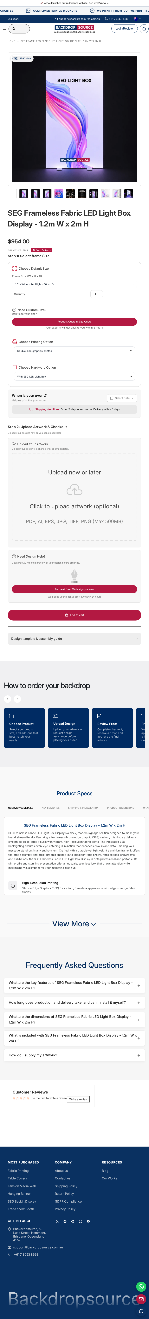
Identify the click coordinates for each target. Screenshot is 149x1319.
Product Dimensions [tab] (120, 808)
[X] (57, 1221)
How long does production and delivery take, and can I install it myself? (74, 1002)
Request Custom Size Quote (75, 321)
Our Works (109, 1178)
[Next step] (17, 699)
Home (11, 41)
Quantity (19, 294)
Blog (105, 1171)
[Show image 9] (117, 193)
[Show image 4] (58, 193)
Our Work (13, 18)
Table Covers (17, 1178)
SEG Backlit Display (22, 1201)
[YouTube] (88, 1221)
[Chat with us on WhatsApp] (141, 1287)
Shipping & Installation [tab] (83, 808)
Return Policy (64, 1194)
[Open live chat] (141, 1311)
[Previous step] (7, 699)
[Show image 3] (47, 193)
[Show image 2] (35, 193)
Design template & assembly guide (74, 639)
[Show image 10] (128, 193)
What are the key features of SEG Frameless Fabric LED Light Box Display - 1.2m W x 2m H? (74, 985)
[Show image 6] (82, 193)
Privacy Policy (65, 1209)
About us (61, 1171)
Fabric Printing (18, 1171)
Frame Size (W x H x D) (27, 276)
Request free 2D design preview (74, 589)
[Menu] (4, 28)
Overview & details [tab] (20, 808)
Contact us (62, 1178)
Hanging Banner (19, 1194)
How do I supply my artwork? (74, 1055)
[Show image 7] (93, 193)
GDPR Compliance (68, 1201)
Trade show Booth (21, 1209)
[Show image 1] (23, 193)
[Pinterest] (72, 1221)
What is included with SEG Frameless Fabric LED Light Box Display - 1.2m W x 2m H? (74, 1038)
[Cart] (144, 28)
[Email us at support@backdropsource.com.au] (141, 1299)
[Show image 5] (70, 193)
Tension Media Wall (22, 1186)
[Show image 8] (105, 193)
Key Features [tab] (51, 808)
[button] (74, 492)
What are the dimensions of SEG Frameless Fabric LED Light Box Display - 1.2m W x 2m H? (74, 1019)
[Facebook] (65, 1221)
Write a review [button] (78, 1099)
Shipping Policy (66, 1186)
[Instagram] (80, 1221)
